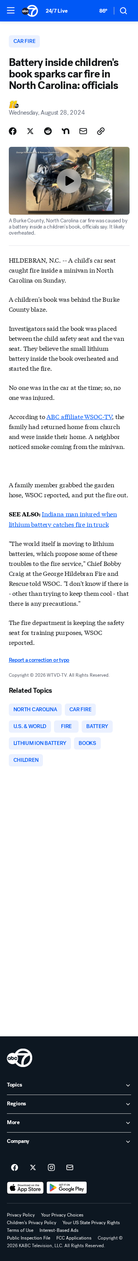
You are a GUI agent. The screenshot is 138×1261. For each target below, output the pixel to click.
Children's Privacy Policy (31, 1222)
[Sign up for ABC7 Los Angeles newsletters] (69, 1168)
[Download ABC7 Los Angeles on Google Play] (67, 1188)
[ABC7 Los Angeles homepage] (30, 11)
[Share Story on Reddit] (47, 131)
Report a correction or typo (39, 660)
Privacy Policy (21, 1215)
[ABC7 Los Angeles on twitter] (33, 1168)
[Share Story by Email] (83, 131)
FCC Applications (74, 1238)
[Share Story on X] (30, 131)
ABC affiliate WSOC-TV (79, 416)
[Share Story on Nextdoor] (65, 131)
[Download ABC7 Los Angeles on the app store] (25, 1188)
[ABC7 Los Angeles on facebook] (14, 1168)
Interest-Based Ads (59, 1230)
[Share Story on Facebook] (12, 131)
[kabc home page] (19, 1058)
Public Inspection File (28, 1238)
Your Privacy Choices (62, 1215)
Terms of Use (20, 1230)
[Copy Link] (100, 131)
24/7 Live (56, 11)
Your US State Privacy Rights (91, 1222)
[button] (11, 10)
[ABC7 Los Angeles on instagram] (51, 1168)
